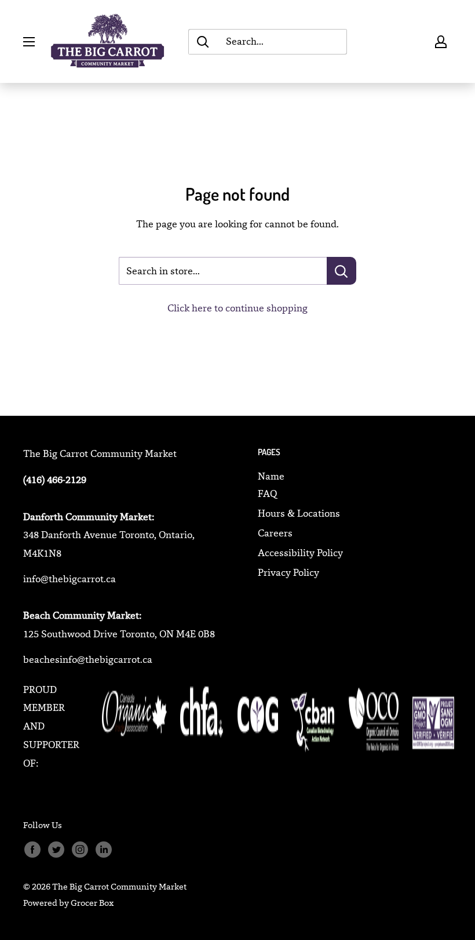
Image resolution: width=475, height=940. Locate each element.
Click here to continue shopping (237, 308)
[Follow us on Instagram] (80, 850)
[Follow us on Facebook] (32, 850)
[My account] (441, 41)
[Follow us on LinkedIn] (103, 850)
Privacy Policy (288, 572)
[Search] (202, 42)
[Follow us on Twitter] (56, 850)
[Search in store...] (341, 271)
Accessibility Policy (300, 552)
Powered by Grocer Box (68, 902)
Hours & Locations (299, 513)
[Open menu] (29, 41)
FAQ (267, 493)
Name (271, 476)
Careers (275, 533)
